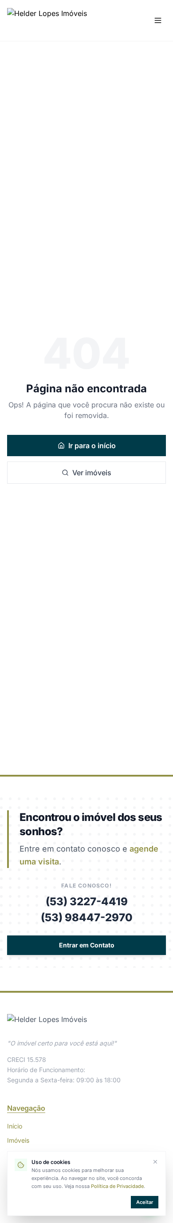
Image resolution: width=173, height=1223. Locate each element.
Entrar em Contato (86, 945)
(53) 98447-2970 (87, 917)
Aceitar (144, 1202)
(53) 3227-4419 (87, 901)
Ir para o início (92, 445)
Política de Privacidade (117, 1186)
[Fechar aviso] (155, 1162)
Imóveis (18, 1140)
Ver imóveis (91, 472)
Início (14, 1126)
